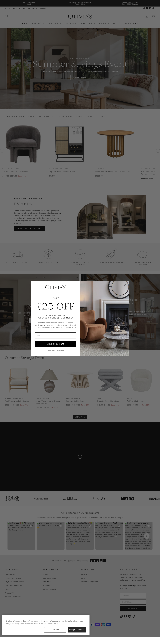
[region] (46, 625)
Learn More (55, 630)
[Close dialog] (125, 285)
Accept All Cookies (76, 630)
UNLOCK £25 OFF (55, 344)
